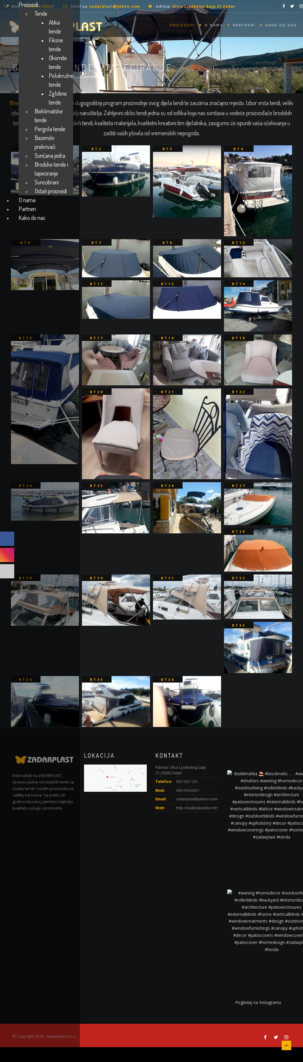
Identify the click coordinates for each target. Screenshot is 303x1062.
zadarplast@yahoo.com (114, 6)
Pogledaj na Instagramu (258, 1002)
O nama (214, 25)
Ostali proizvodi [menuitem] (51, 191)
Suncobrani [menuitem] (47, 182)
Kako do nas (281, 25)
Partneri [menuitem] (27, 209)
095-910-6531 (187, 790)
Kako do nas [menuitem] (32, 217)
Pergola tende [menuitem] (50, 129)
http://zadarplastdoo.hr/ (197, 807)
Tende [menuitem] (41, 13)
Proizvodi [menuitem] (28, 4)
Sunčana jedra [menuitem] (50, 155)
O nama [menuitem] (27, 200)
